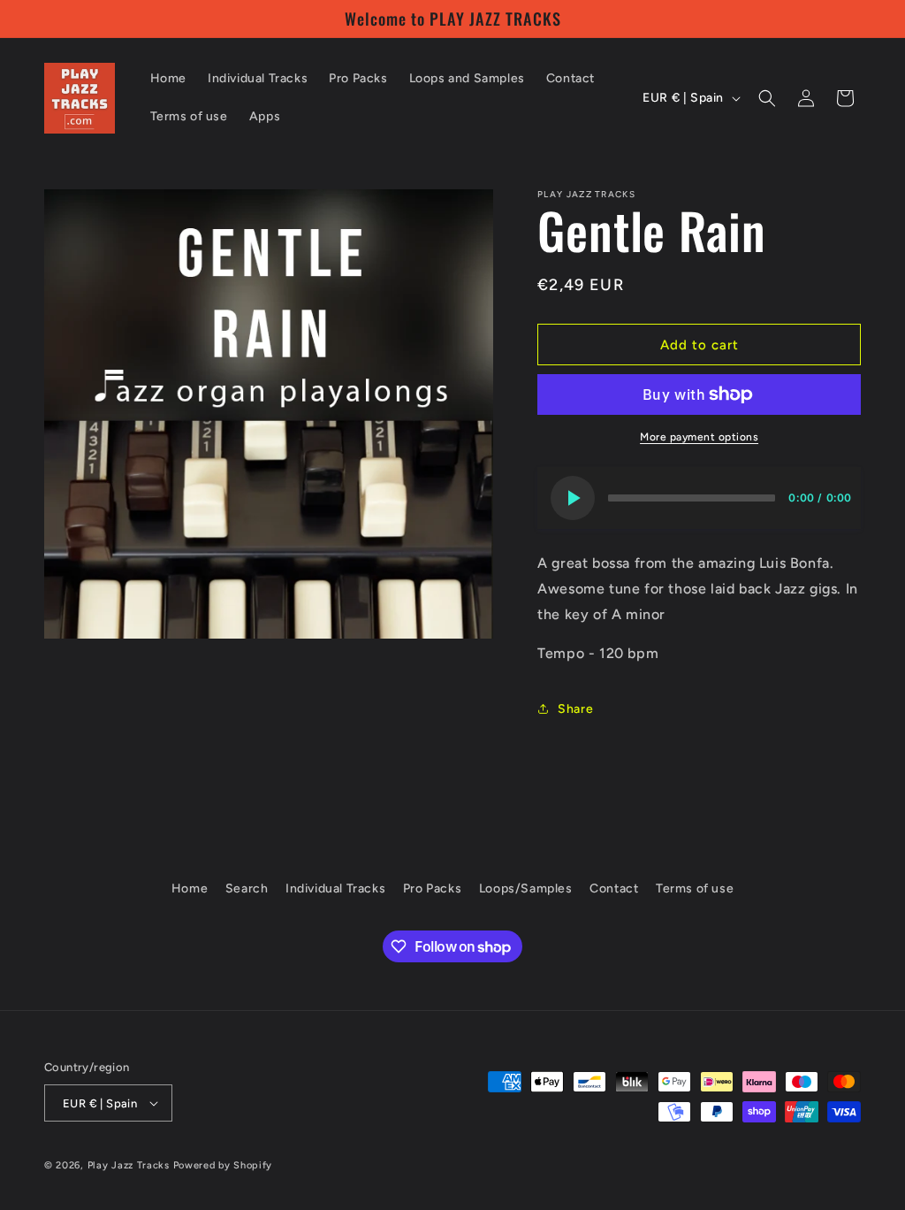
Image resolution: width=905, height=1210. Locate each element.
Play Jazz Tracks (128, 1165)
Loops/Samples (526, 888)
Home (189, 888)
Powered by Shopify (223, 1165)
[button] (767, 98)
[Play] (573, 498)
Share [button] (575, 708)
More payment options (699, 437)
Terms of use (695, 888)
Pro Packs (432, 888)
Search (247, 888)
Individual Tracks (335, 888)
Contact (613, 888)
